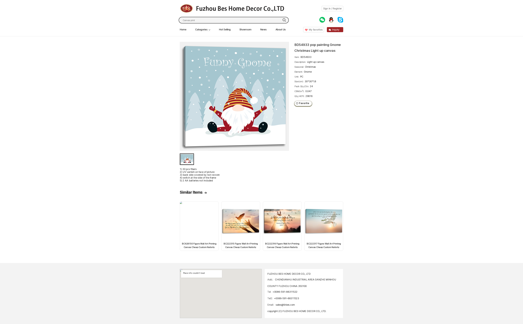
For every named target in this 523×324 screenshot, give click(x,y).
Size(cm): (299, 81)
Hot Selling (225, 29)
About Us (281, 29)
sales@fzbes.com (285, 304)
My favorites (316, 29)
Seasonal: (299, 67)
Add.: (270, 279)
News (263, 29)
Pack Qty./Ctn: (301, 86)
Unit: (296, 76)
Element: (298, 71)
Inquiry (335, 29)
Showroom (245, 29)
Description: (300, 62)
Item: (296, 57)
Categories (201, 29)
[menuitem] (187, 159)
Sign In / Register (332, 8)
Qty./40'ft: (299, 96)
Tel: (269, 291)
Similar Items (191, 192)
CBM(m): (299, 91)
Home (183, 29)
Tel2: (270, 298)
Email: (270, 304)
